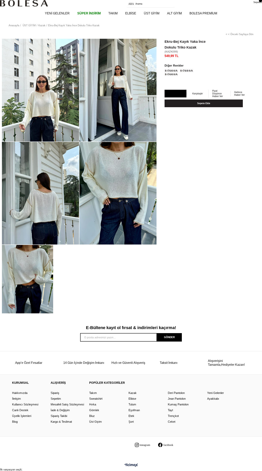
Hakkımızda (19, 392)
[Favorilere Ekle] (175, 94)
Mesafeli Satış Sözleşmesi (67, 404)
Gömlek (94, 410)
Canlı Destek (20, 410)
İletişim (16, 398)
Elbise (132, 398)
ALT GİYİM (174, 13)
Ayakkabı (213, 398)
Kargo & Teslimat (61, 421)
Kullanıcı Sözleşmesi (25, 404)
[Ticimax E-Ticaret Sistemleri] (131, 465)
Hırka (92, 404)
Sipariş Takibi (59, 415)
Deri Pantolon (176, 392)
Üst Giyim (95, 421)
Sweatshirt (95, 398)
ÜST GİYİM (151, 13)
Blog (15, 421)
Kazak (133, 392)
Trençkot (173, 415)
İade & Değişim (60, 410)
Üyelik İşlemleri (21, 415)
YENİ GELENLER (57, 13)
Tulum (132, 404)
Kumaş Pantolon (178, 404)
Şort (131, 421)
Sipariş (55, 392)
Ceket (171, 421)
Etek (131, 415)
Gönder (169, 337)
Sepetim (56, 398)
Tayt (170, 410)
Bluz (92, 415)
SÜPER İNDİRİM (89, 13)
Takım (93, 392)
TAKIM (113, 13)
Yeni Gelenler (215, 392)
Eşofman (134, 410)
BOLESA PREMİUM (203, 13)
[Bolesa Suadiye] (24, 3)
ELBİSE (130, 13)
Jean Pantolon (177, 398)
